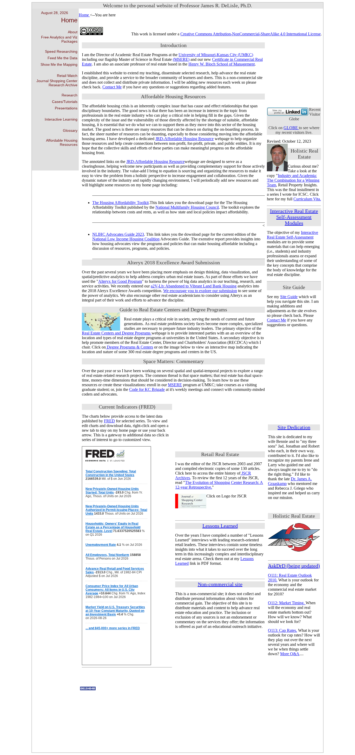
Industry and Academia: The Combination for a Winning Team (293, 180)
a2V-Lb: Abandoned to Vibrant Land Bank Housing (193, 286)
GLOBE (291, 128)
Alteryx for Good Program (120, 281)
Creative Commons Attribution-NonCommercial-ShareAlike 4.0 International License (250, 34)
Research (69, 95)
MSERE (175, 385)
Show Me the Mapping (59, 64)
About (72, 32)
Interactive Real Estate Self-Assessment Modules (294, 217)
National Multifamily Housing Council (187, 207)
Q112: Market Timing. (287, 603)
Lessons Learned (220, 526)
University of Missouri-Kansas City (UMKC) (216, 54)
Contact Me (112, 87)
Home (69, 20)
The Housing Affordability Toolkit (120, 202)
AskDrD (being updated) (294, 566)
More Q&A (289, 654)
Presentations (66, 108)
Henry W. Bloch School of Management (221, 64)
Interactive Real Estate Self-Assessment (292, 234)
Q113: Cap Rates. (282, 630)
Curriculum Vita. (307, 199)
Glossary (70, 130)
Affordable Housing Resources (61, 142)
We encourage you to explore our (191, 290)
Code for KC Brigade (147, 389)
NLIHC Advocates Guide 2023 (118, 234)
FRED (109, 421)
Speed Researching (61, 51)
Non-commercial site (220, 584)
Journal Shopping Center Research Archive (56, 83)
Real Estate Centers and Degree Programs (117, 333)
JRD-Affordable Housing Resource (184, 138)
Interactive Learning (61, 119)
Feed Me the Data (62, 58)
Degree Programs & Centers (129, 347)
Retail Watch (67, 76)
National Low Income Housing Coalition (126, 239)
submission (228, 290)
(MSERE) (181, 59)
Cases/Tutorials (64, 102)
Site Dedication (294, 427)
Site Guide (289, 296)
